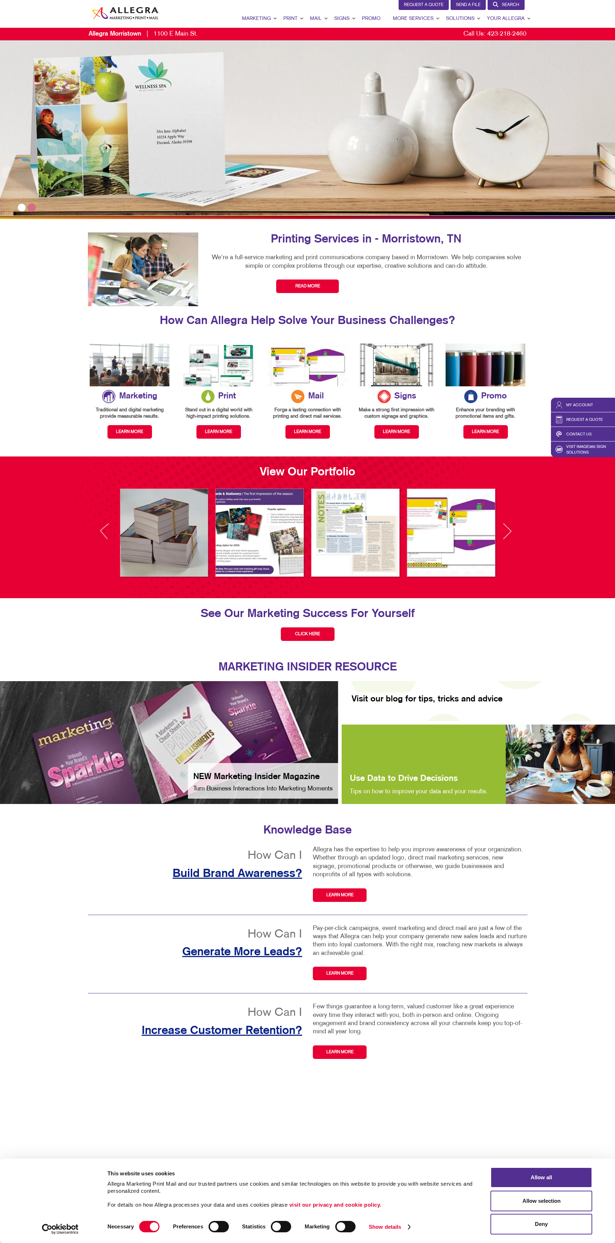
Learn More (339, 895)
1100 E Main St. (143, 34)
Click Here (307, 634)
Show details (385, 1227)
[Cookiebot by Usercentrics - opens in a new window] (60, 1229)
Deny (541, 1224)
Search (510, 5)
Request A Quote (423, 5)
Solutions (460, 18)
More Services (413, 18)
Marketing (256, 18)
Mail (316, 18)
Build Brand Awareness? (237, 874)
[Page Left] (111, 535)
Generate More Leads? (242, 952)
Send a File (468, 5)
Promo (371, 18)
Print (290, 18)
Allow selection (541, 1201)
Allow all (541, 1177)
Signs (341, 18)
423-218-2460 (506, 34)
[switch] (219, 1226)
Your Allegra (506, 18)
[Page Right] (507, 535)
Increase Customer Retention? (222, 1031)
